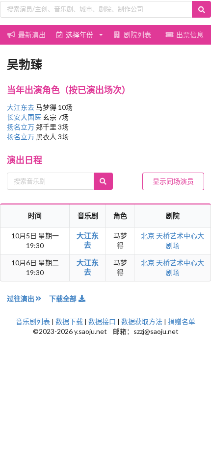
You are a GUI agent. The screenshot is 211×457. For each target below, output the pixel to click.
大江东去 (21, 107)
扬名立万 (21, 127)
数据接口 (102, 321)
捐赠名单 (181, 321)
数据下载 (69, 321)
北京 (148, 235)
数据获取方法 (141, 321)
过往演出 (20, 298)
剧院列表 (137, 34)
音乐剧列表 (33, 321)
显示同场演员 (173, 181)
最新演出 (32, 34)
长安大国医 (25, 117)
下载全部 (63, 298)
